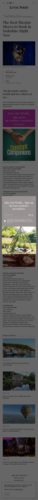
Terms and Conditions (20, 220)
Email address (8, 215)
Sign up (30, 215)
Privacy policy (10, 220)
